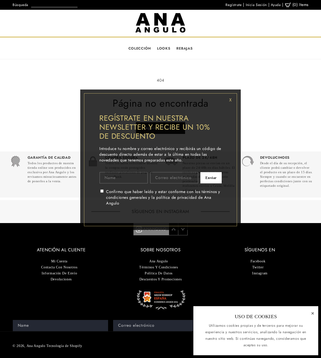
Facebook (258, 261)
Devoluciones (61, 279)
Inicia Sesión (256, 4)
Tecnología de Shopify (64, 346)
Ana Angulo (36, 346)
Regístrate (233, 4)
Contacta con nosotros (59, 267)
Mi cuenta (59, 261)
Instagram (260, 273)
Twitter (258, 267)
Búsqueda (20, 4)
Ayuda (276, 4)
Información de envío (59, 273)
